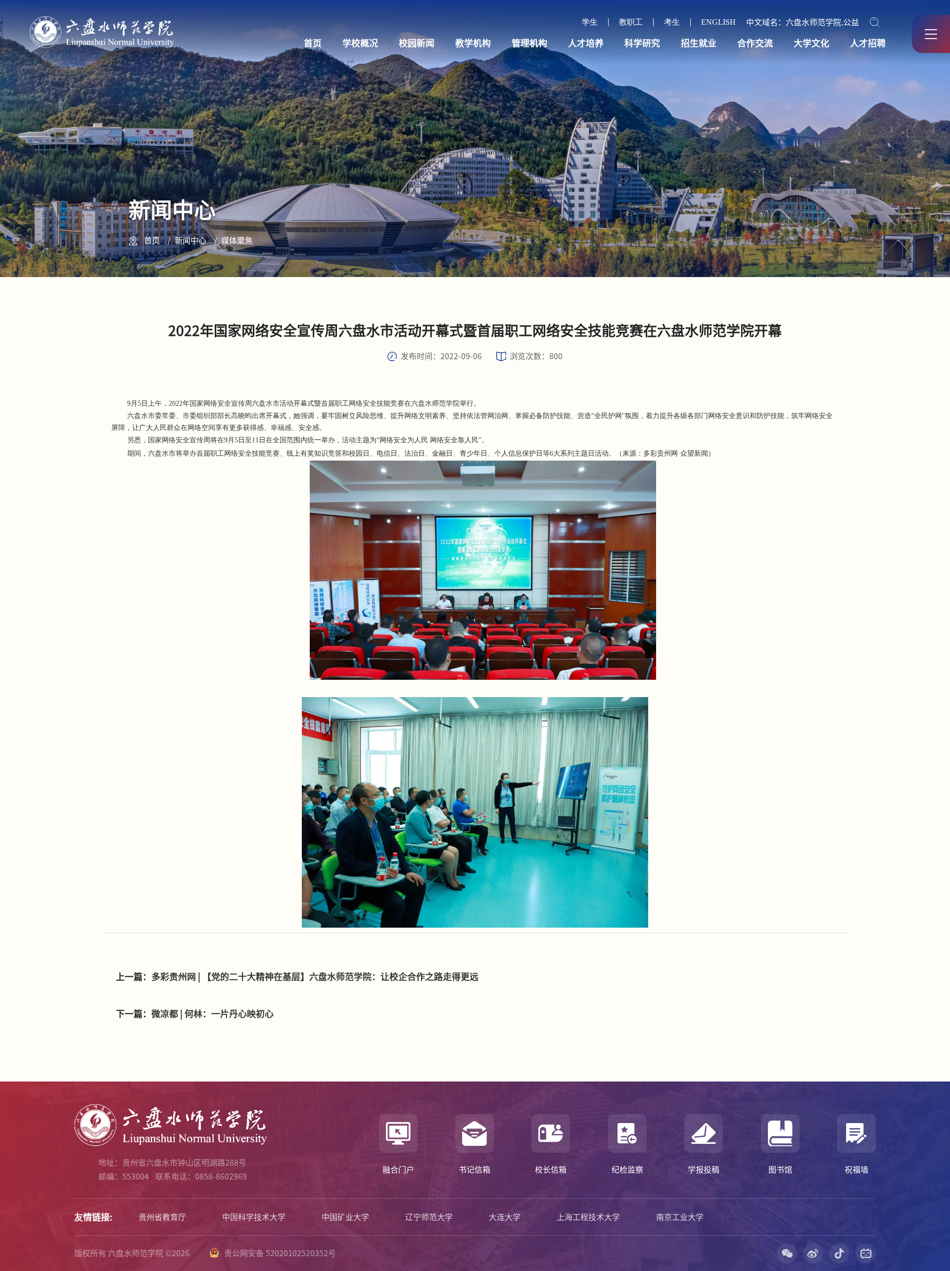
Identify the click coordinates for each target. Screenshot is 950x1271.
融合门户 (398, 1170)
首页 (313, 43)
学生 (590, 22)
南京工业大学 (680, 1217)
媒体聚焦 (237, 240)
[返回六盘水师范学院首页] (102, 19)
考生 (672, 22)
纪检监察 (627, 1170)
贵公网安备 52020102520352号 (280, 1253)
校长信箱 (551, 1170)
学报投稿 (703, 1170)
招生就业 (698, 43)
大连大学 (505, 1217)
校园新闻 (416, 43)
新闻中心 (190, 240)
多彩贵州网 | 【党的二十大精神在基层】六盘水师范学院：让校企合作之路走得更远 (314, 976)
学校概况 (360, 43)
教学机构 (473, 43)
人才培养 (586, 43)
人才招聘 (868, 43)
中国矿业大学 (345, 1217)
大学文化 (811, 43)
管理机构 (529, 43)
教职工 (631, 22)
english (718, 22)
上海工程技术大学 (588, 1217)
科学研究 (642, 43)
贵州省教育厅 (162, 1217)
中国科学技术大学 (253, 1217)
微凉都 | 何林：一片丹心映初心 (212, 1013)
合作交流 (755, 43)
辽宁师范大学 (429, 1217)
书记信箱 (474, 1170)
